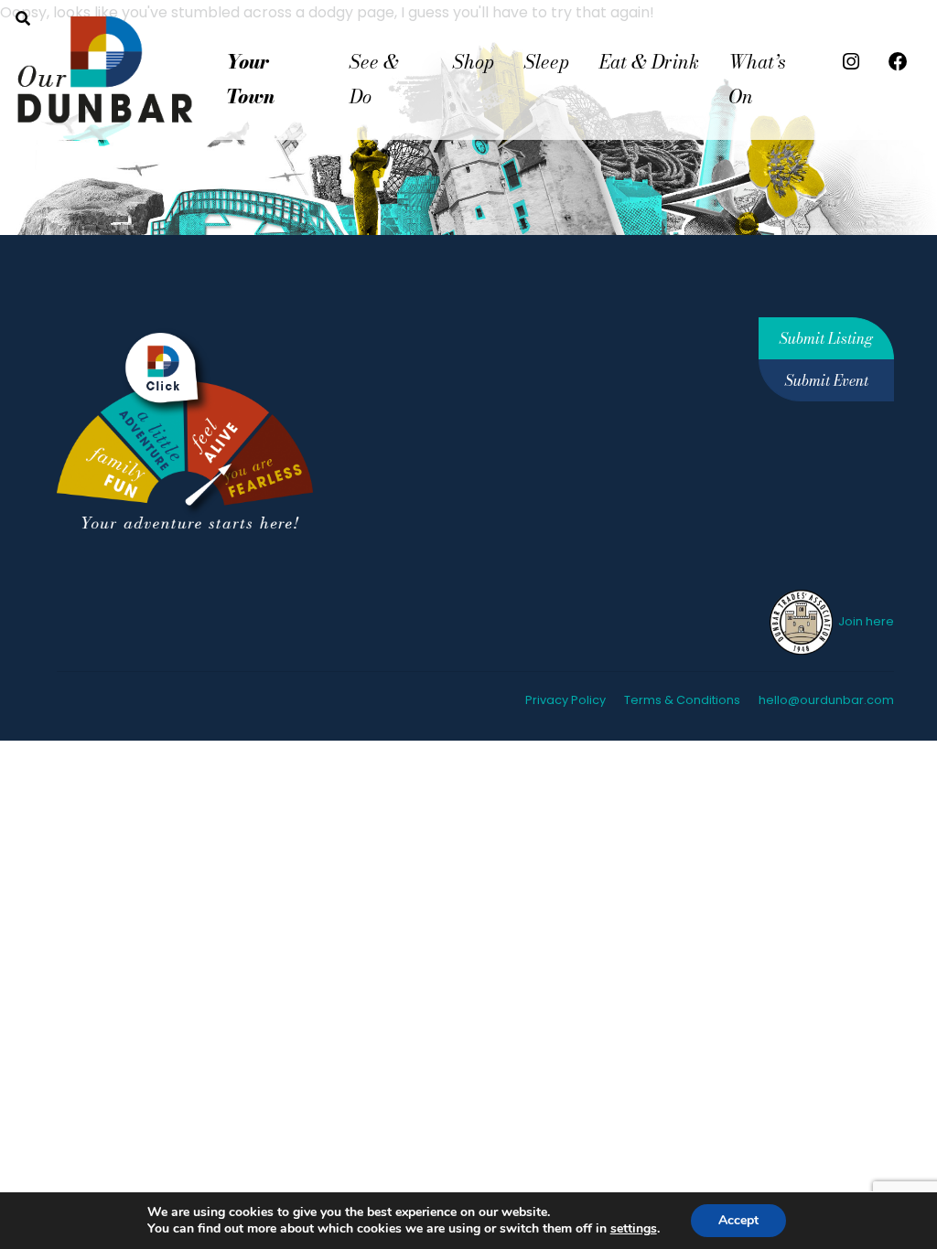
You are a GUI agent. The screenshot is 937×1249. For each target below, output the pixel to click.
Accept (738, 1220)
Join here (864, 621)
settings (633, 1229)
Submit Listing (826, 338)
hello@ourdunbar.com (826, 700)
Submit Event (826, 380)
